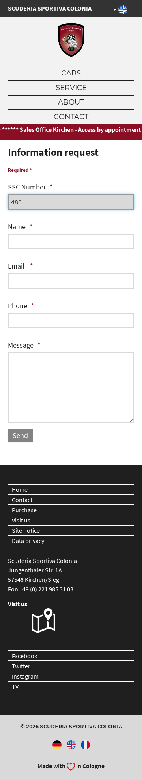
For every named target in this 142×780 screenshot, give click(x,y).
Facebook (24, 656)
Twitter (21, 666)
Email (17, 265)
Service (71, 87)
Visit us (21, 520)
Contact (71, 116)
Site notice (26, 530)
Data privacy (28, 541)
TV (15, 686)
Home (20, 489)
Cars (71, 73)
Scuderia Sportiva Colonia (50, 8)
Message (21, 345)
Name (17, 226)
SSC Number (27, 186)
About (71, 102)
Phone (17, 305)
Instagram (25, 676)
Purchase (24, 510)
